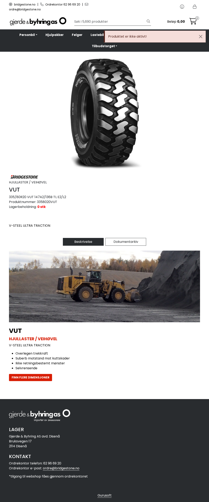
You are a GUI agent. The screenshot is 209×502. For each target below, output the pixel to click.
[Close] (201, 36)
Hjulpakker (55, 35)
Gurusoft (105, 495)
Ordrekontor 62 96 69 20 (62, 4)
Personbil (27, 35)
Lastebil (97, 35)
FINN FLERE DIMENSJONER (30, 377)
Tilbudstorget (103, 46)
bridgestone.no (24, 4)
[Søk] (148, 22)
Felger (77, 35)
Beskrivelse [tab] (83, 241)
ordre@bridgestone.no (61, 468)
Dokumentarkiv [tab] (125, 241)
